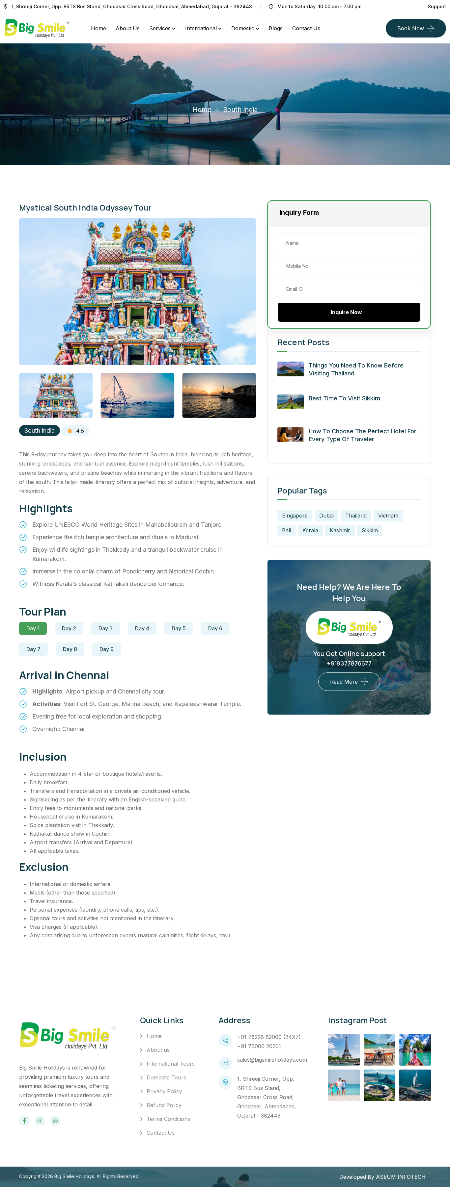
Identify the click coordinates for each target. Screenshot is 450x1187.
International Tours (171, 1063)
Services (160, 28)
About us (158, 1050)
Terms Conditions (168, 1119)
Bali (286, 530)
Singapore (295, 515)
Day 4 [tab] (142, 628)
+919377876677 (349, 663)
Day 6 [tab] (215, 628)
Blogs (276, 28)
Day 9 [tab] (106, 649)
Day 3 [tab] (105, 628)
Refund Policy (164, 1105)
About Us (128, 28)
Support (437, 6)
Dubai (326, 515)
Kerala (310, 530)
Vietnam (388, 515)
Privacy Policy (164, 1091)
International (201, 28)
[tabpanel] (137, 701)
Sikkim (370, 530)
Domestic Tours (166, 1077)
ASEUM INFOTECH (401, 1177)
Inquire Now (346, 312)
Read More (344, 681)
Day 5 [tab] (179, 628)
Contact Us (161, 1132)
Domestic (242, 28)
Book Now (410, 28)
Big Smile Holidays (74, 1176)
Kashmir (340, 530)
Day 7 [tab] (33, 649)
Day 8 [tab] (70, 649)
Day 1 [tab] (33, 628)
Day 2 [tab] (69, 628)
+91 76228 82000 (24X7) (269, 1037)
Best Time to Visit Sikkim (344, 398)
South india (39, 430)
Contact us (306, 28)
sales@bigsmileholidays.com (272, 1059)
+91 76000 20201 (259, 1046)
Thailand (356, 515)
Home (98, 28)
